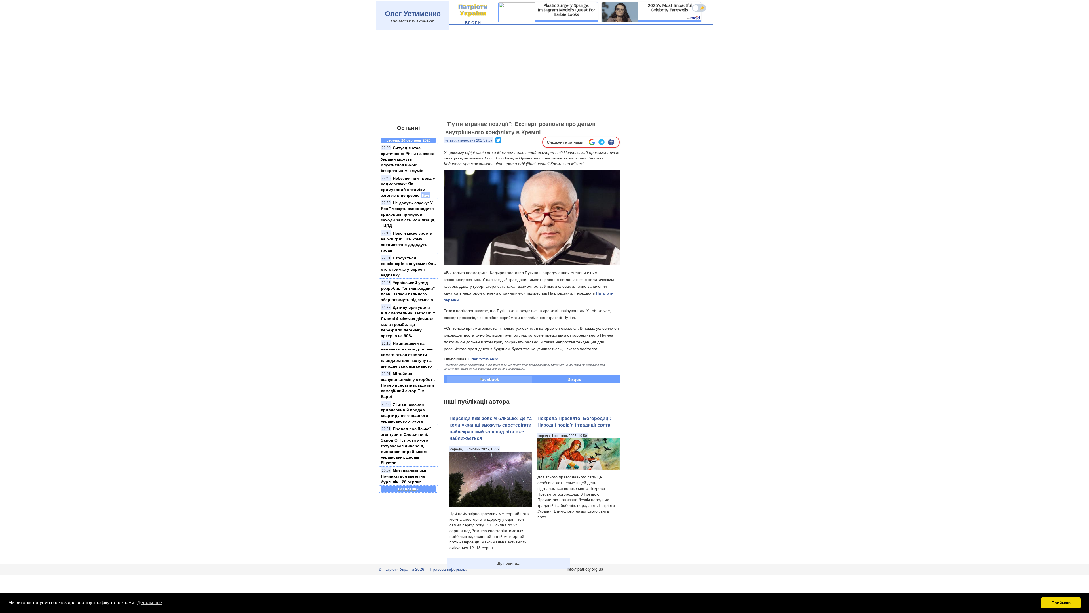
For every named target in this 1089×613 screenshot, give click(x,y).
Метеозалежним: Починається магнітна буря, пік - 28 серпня (403, 475)
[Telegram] (601, 142)
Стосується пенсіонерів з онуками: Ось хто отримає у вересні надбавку (408, 266)
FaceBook (489, 379)
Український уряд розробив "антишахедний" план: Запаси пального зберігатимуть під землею (408, 291)
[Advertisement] (544, 76)
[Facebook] (611, 142)
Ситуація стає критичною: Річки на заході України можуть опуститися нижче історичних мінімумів (408, 159)
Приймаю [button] (1061, 603)
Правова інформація (449, 569)
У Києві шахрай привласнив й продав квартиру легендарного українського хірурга (404, 412)
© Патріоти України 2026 (401, 569)
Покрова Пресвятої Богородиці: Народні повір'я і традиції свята (574, 421)
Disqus (574, 379)
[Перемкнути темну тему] (699, 8)
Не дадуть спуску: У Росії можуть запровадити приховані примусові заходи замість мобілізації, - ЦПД (408, 214)
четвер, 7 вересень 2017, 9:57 (469, 140)
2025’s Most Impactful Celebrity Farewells (670, 7)
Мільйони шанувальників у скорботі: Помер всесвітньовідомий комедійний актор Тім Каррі (408, 385)
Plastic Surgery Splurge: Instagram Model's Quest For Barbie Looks (566, 9)
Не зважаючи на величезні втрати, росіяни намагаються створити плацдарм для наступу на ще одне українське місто (407, 354)
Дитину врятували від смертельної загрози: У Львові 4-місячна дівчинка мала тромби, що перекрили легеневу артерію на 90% (408, 321)
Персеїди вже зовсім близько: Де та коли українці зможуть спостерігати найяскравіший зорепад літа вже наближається (490, 428)
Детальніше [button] (149, 602)
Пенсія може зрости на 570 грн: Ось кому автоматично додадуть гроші (406, 241)
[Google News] (592, 142)
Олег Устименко (413, 13)
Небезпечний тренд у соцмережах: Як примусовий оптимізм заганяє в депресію (408, 186)
